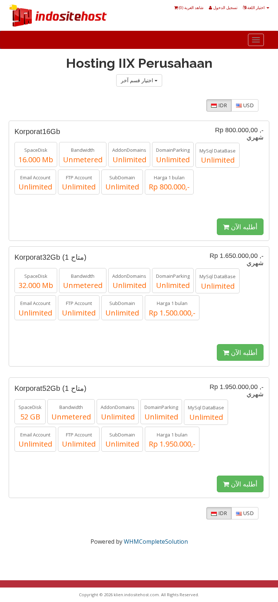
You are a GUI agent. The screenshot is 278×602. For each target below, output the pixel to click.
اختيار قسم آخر (138, 80)
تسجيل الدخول (224, 7)
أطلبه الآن (243, 226)
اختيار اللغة (256, 7)
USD (248, 105)
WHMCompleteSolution (156, 541)
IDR (222, 105)
